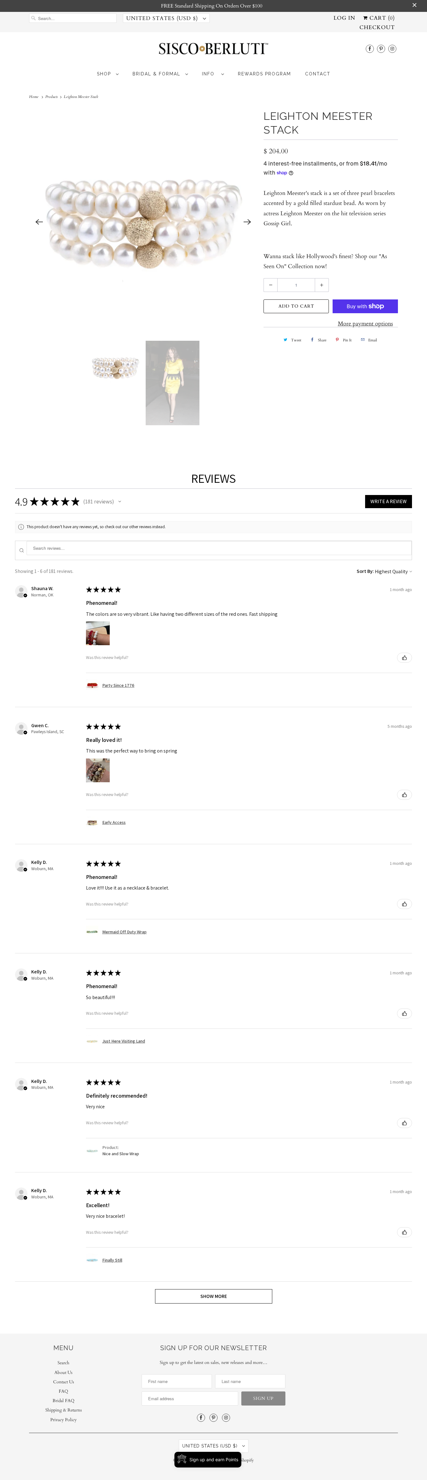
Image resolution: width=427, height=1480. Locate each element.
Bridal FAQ (63, 1401)
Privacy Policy (63, 1420)
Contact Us (63, 1382)
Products (52, 96)
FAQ (63, 1391)
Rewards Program (264, 73)
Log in (344, 18)
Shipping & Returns (63, 1410)
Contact (317, 73)
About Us (63, 1372)
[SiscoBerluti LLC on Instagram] (392, 49)
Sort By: (365, 571)
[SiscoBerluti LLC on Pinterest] (381, 49)
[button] (119, 501)
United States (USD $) (163, 18)
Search (63, 1363)
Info (210, 73)
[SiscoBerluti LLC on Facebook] (370, 49)
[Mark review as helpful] (404, 658)
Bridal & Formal (157, 73)
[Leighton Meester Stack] (143, 221)
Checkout (377, 27)
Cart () (381, 18)
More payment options (365, 324)
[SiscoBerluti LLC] (213, 50)
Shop (105, 73)
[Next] (247, 222)
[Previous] (39, 222)
